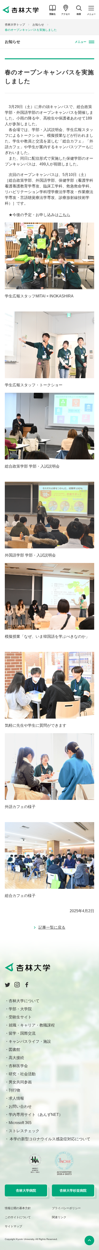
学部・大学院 (20, 1009)
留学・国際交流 (22, 1033)
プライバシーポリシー (66, 1208)
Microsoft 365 (20, 1123)
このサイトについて (18, 1217)
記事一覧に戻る (51, 927)
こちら (64, 215)
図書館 (14, 1050)
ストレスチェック (24, 1131)
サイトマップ (13, 1226)
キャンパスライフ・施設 (30, 1041)
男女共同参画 (20, 1082)
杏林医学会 (18, 1066)
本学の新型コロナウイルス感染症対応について (49, 1139)
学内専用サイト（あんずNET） (36, 1115)
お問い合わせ (20, 1106)
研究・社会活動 (22, 1074)
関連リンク (59, 1217)
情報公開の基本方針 (18, 1208)
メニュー (80, 42)
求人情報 (16, 1098)
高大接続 (16, 1058)
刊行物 (14, 1090)
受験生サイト (20, 1017)
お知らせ (38, 24)
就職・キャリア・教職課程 (32, 1025)
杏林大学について (24, 1001)
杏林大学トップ (15, 24)
